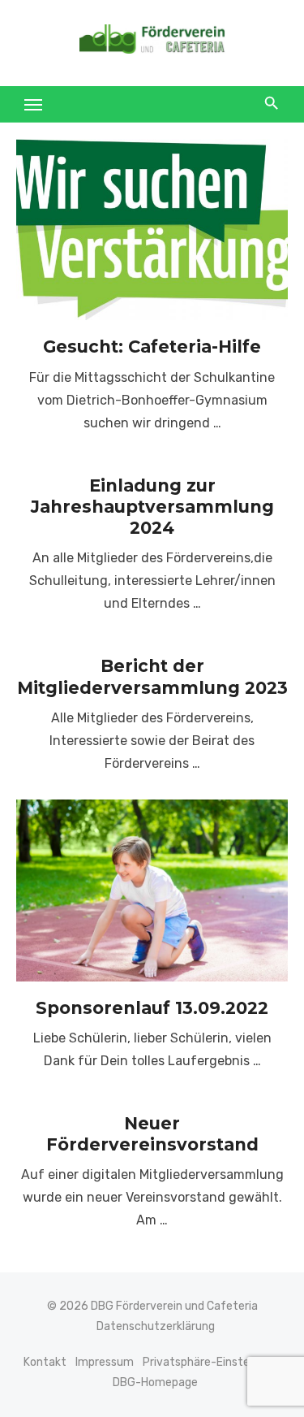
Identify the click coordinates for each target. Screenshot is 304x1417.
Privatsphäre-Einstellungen (215, 1362)
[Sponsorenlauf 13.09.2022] (152, 891)
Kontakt (45, 1362)
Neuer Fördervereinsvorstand (152, 1134)
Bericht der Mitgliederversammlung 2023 (152, 676)
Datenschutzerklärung (155, 1326)
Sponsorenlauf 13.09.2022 (152, 1008)
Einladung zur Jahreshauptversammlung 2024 (152, 507)
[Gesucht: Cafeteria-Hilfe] (152, 229)
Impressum (104, 1362)
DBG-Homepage (155, 1382)
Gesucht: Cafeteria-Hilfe (152, 346)
